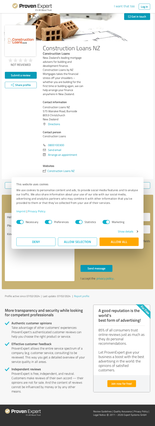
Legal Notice (99, 415)
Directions (54, 124)
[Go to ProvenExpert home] (32, 7)
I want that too (124, 6)
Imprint (21, 211)
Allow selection (77, 241)
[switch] (48, 222)
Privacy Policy (36, 211)
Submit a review (20, 75)
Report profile (81, 296)
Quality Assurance (123, 411)
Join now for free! (121, 383)
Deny (36, 241)
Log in (144, 6)
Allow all (119, 241)
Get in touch (138, 16)
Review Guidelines (102, 411)
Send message (96, 268)
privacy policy (104, 278)
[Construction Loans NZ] (20, 41)
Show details (125, 231)
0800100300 (56, 145)
